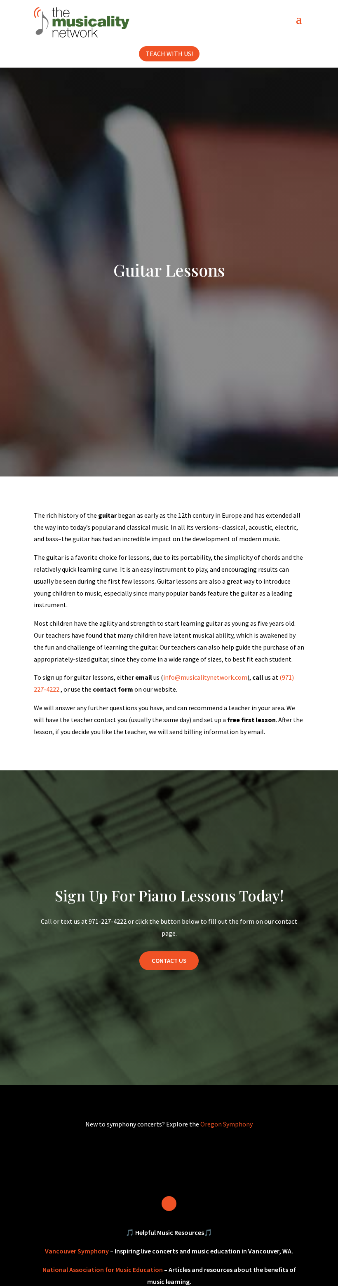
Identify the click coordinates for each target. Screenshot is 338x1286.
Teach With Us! (169, 53)
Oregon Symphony (226, 1124)
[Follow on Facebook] (169, 1203)
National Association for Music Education (102, 1269)
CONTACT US (169, 960)
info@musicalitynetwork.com (205, 677)
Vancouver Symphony (77, 1251)
